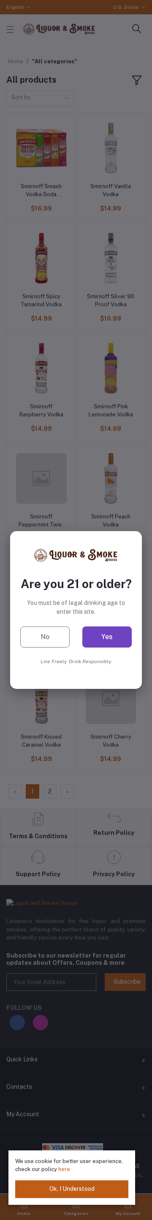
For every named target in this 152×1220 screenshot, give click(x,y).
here (64, 1169)
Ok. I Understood (72, 1188)
